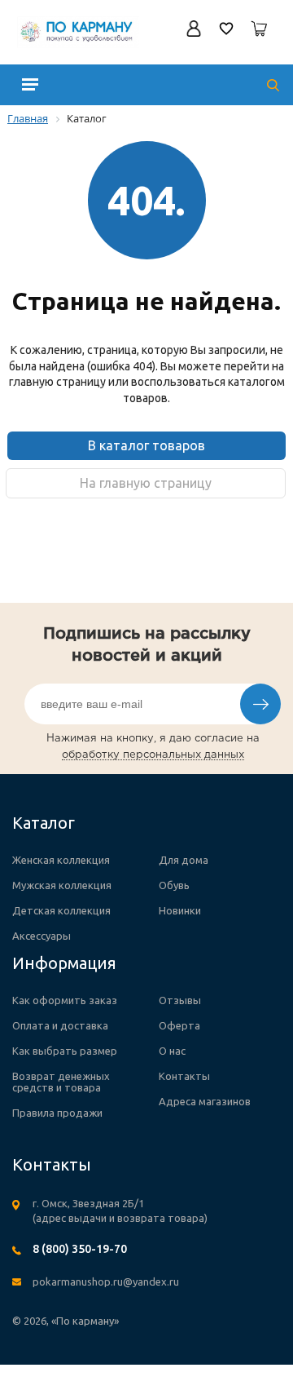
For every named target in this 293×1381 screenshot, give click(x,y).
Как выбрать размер (64, 1050)
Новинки (180, 910)
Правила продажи (57, 1112)
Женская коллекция (61, 859)
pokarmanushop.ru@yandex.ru (106, 1281)
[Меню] (30, 84)
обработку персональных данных (153, 754)
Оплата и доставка (60, 1025)
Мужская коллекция (62, 885)
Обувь (174, 885)
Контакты (184, 1076)
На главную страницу (146, 483)
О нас (172, 1050)
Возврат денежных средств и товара (61, 1081)
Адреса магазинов (205, 1101)
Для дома (183, 859)
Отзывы (180, 1000)
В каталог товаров (146, 445)
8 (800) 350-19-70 (80, 1248)
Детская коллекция (61, 910)
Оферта (179, 1025)
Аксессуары (41, 935)
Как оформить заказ (64, 1000)
